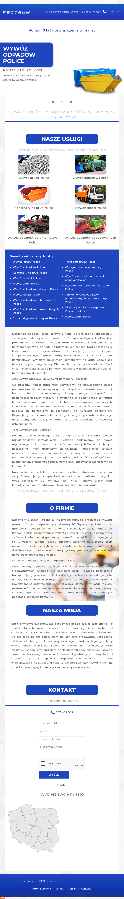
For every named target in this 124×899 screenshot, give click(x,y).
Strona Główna (41, 888)
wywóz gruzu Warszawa (29, 645)
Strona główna (53, 11)
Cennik (74, 11)
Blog (88, 11)
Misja (82, 11)
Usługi (59, 888)
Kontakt (97, 11)
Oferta (65, 11)
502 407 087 (113, 11)
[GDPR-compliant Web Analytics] (6, 897)
